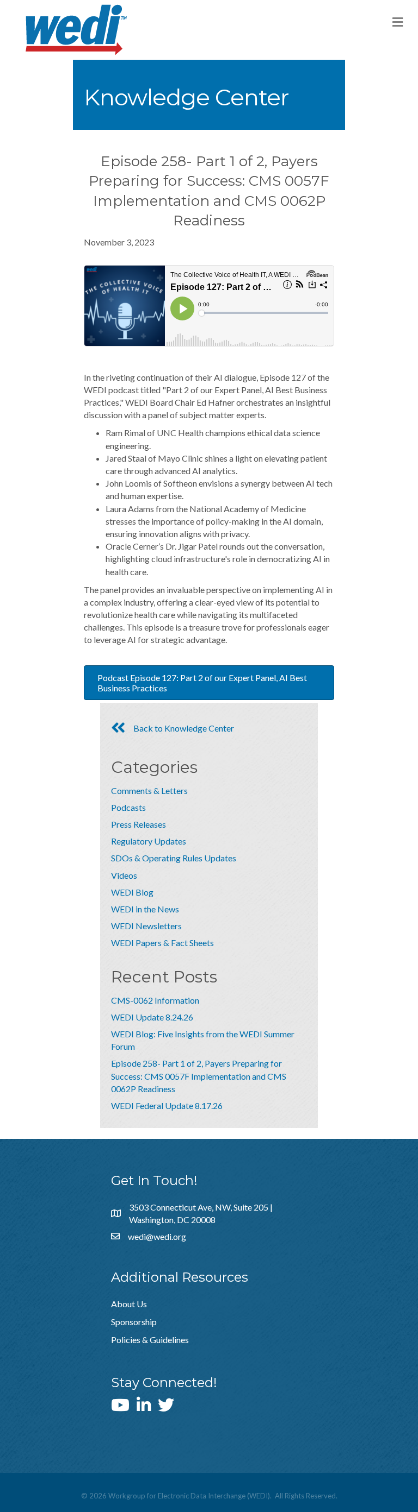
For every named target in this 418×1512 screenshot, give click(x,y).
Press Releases (138, 824)
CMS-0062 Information (155, 1000)
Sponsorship (134, 1321)
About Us (129, 1304)
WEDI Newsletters (146, 926)
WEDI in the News (145, 909)
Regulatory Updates (148, 841)
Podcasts (128, 807)
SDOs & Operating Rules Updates (173, 858)
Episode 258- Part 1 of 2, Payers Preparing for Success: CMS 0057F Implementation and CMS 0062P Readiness (198, 1075)
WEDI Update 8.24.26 (152, 1017)
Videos (124, 875)
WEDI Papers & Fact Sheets (162, 942)
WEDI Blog (132, 892)
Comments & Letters (149, 790)
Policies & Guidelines (150, 1339)
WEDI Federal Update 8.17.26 (167, 1105)
